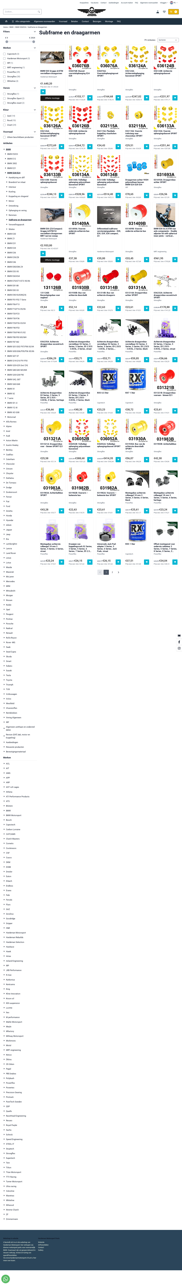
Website (41, 1242)
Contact (103, 3)
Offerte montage (52, 98)
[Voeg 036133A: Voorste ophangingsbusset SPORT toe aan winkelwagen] (175, 146)
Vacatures (94, 3)
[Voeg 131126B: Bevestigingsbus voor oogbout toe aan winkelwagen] (61, 308)
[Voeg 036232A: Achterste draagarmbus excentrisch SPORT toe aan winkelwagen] (175, 308)
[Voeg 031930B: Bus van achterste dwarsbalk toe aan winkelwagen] (90, 308)
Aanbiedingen (114, 3)
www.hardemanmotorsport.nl (17, 1258)
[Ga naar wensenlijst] (164, 12)
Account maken (127, 3)
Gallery (40, 1250)
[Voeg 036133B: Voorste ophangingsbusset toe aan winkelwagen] (61, 195)
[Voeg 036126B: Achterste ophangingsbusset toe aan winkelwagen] (90, 146)
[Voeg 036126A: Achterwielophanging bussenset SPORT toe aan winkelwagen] (61, 146)
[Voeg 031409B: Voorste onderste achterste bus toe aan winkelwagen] (146, 259)
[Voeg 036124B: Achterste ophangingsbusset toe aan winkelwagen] (175, 98)
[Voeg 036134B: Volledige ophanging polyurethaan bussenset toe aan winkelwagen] (118, 195)
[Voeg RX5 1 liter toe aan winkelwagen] (146, 562)
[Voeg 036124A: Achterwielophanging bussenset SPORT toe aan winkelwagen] (146, 98)
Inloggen (163, 3)
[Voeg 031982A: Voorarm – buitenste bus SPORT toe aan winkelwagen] (118, 511)
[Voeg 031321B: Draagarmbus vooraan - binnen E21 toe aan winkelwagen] (175, 411)
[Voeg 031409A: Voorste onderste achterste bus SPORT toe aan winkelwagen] (90, 259)
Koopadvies (84, 3)
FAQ (136, 3)
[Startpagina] (6, 21)
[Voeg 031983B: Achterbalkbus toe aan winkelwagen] (175, 459)
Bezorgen (97, 21)
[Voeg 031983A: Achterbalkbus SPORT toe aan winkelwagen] (61, 511)
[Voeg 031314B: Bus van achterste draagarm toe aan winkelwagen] (118, 308)
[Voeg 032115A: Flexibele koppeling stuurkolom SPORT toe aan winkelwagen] (118, 146)
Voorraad (63, 21)
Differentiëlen (43, 1245)
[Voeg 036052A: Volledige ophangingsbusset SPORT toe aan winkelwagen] (118, 459)
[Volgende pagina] (118, 572)
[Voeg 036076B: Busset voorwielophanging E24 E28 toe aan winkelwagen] (90, 98)
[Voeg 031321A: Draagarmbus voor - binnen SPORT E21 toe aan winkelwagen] (61, 459)
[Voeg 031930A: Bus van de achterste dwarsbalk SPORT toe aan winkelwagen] (146, 459)
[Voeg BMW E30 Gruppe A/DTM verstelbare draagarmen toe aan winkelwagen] (43, 92)
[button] (174, 2)
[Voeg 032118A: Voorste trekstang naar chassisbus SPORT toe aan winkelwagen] (146, 146)
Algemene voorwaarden (149, 3)
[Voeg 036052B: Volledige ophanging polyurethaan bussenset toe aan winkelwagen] (90, 459)
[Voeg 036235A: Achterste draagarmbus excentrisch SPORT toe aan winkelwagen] (61, 359)
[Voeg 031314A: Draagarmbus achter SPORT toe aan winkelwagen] (146, 308)
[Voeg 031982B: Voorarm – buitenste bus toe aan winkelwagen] (90, 511)
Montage (109, 21)
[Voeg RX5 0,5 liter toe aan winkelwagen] (118, 411)
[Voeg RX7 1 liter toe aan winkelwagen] (146, 411)
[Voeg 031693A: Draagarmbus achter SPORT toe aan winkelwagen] (175, 195)
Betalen (74, 21)
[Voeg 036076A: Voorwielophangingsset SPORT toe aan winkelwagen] (118, 98)
